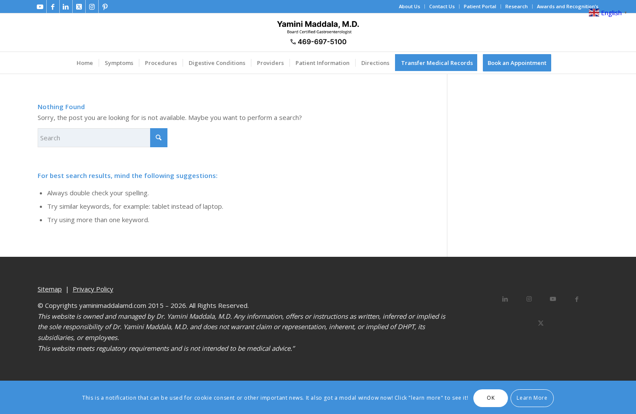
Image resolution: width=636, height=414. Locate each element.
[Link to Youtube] (40, 6)
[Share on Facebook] (576, 299)
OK (491, 397)
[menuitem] (410, 6)
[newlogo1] (318, 32)
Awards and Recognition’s (567, 6)
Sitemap (50, 289)
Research (516, 6)
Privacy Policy (93, 289)
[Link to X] (79, 6)
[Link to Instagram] (92, 6)
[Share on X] (541, 323)
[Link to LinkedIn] (66, 6)
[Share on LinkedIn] (505, 299)
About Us (409, 6)
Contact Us (442, 6)
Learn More (532, 397)
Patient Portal (480, 6)
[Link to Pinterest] (105, 6)
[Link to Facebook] (53, 6)
